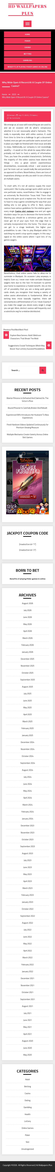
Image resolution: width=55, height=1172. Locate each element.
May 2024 (27, 790)
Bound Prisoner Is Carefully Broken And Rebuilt (27, 407)
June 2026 (27, 617)
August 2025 (27, 686)
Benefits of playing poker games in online (27, 66)
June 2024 (27, 783)
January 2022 (27, 971)
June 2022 (27, 936)
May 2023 (27, 874)
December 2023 (27, 825)
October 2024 (27, 756)
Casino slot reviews (24, 211)
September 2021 (27, 999)
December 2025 (27, 658)
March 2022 (27, 957)
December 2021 (27, 978)
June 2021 (27, 1020)
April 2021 (27, 1034)
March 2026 (27, 638)
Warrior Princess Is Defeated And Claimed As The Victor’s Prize (27, 399)
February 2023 (27, 895)
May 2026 (27, 624)
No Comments (15, 118)
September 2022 (27, 915)
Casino (27, 47)
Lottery (27, 1121)
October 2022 (27, 908)
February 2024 (27, 811)
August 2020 (27, 1040)
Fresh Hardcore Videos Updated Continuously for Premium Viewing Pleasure (27, 426)
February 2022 (27, 964)
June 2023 (27, 867)
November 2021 (27, 985)
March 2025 (27, 721)
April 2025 (27, 714)
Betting (27, 53)
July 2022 (27, 929)
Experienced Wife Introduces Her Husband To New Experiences (27, 416)
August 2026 (27, 603)
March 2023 (27, 888)
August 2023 (27, 853)
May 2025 (27, 707)
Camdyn (12, 115)
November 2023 (27, 832)
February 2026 (27, 644)
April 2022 (27, 950)
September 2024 (27, 763)
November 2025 (27, 665)
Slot (27, 1142)
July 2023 (27, 860)
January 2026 (27, 652)
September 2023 (27, 846)
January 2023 (27, 902)
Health (27, 1114)
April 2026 (27, 631)
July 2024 (27, 776)
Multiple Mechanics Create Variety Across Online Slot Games (27, 436)
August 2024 (27, 770)
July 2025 (27, 693)
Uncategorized (27, 1149)
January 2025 (27, 735)
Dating (27, 1100)
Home (27, 34)
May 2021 (27, 1026)
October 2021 (27, 992)
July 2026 (27, 610)
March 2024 (27, 804)
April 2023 (27, 881)
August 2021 (27, 1006)
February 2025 (27, 728)
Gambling (27, 60)
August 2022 (27, 922)
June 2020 (27, 1047)
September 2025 (27, 679)
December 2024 (27, 742)
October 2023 (27, 839)
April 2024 (27, 797)
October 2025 (27, 672)
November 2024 (27, 749)
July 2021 (27, 1013)
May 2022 (27, 943)
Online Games (28, 1128)
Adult (27, 1079)
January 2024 (27, 818)
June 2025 (27, 700)
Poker (27, 40)
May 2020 (27, 1054)
